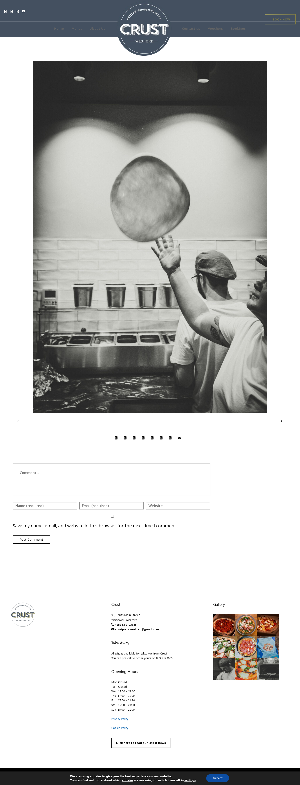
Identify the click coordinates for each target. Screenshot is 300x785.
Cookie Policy (119, 728)
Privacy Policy (119, 719)
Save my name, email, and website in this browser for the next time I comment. (95, 526)
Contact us (191, 28)
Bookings (238, 28)
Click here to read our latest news (141, 743)
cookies (127, 780)
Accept (217, 778)
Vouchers (215, 28)
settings (190, 780)
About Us (97, 28)
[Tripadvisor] (13, 11)
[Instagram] (19, 11)
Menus (77, 28)
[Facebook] (6, 11)
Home (59, 28)
